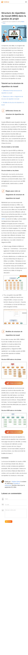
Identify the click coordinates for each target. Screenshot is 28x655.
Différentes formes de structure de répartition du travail (11, 92)
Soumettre (8, 521)
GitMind (3, 219)
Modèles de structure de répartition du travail (12, 104)
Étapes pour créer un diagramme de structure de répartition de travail (12, 98)
